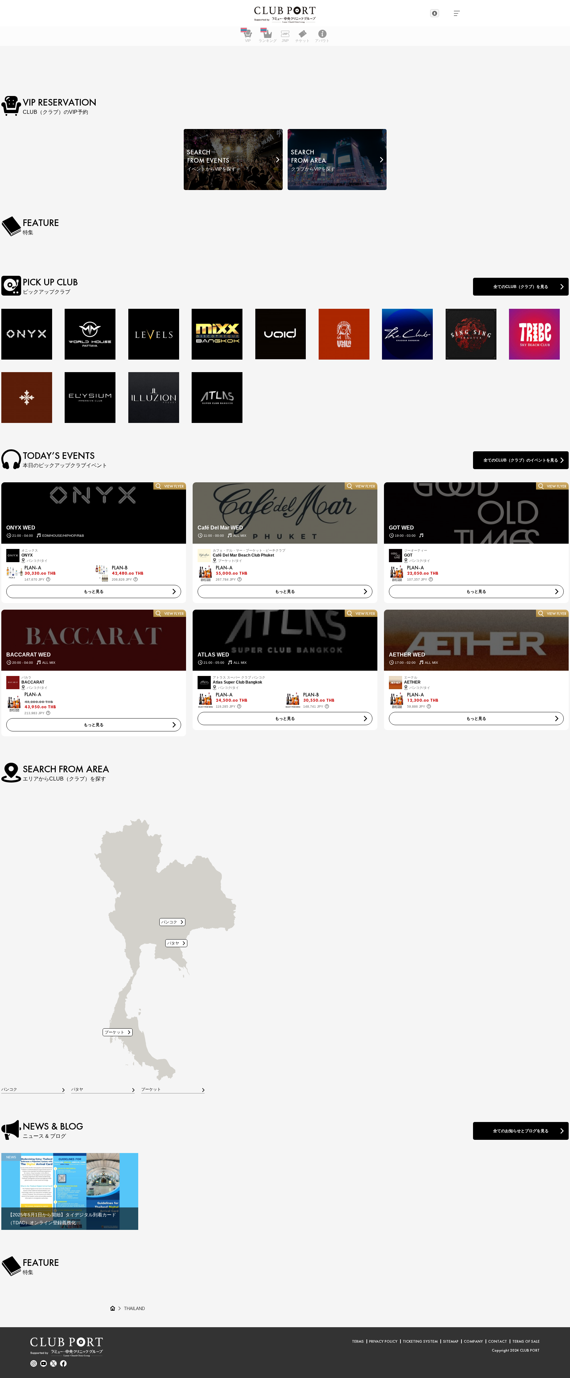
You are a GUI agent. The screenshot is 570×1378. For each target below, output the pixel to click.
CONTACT (497, 1341)
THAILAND (134, 1308)
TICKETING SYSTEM (420, 1341)
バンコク (169, 922)
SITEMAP (451, 1341)
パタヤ (173, 943)
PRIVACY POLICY (383, 1341)
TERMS (358, 1341)
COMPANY (473, 1341)
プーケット (114, 1032)
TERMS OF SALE (526, 1341)
